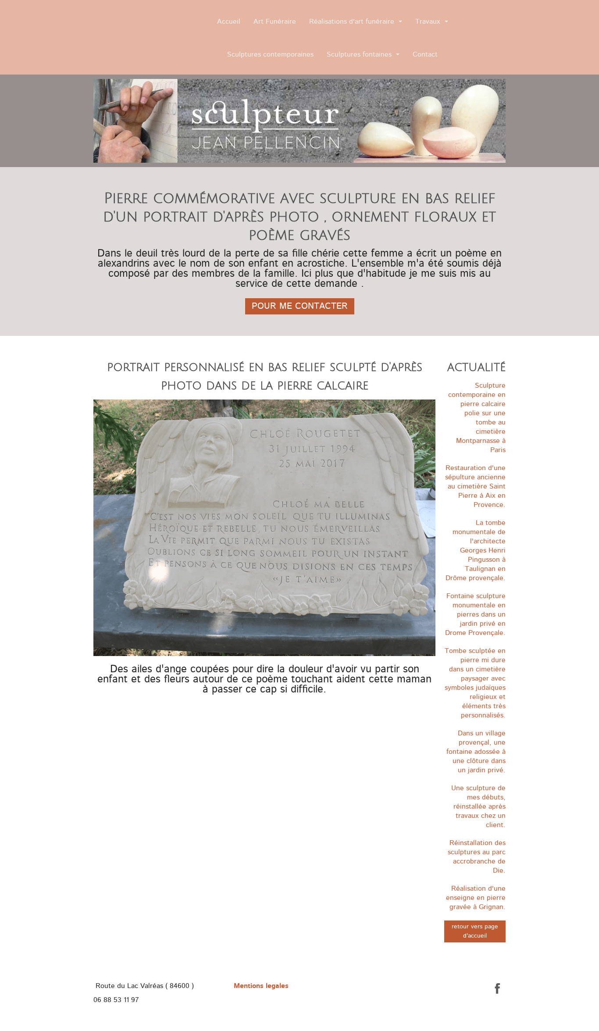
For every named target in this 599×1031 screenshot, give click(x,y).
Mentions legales (261, 985)
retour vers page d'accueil (475, 931)
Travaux (427, 21)
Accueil (228, 21)
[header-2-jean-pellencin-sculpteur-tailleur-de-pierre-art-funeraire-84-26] (299, 121)
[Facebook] (498, 988)
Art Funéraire (274, 21)
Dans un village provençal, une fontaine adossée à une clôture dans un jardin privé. (476, 752)
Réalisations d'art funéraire (351, 21)
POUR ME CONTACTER (300, 306)
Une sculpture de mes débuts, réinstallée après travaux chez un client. (478, 806)
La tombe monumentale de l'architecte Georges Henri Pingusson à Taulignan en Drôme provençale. (476, 550)
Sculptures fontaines (359, 54)
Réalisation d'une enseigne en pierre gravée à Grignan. (476, 897)
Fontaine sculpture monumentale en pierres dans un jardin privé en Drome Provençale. (475, 614)
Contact (425, 54)
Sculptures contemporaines (270, 54)
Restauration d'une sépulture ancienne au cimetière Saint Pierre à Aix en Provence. (475, 486)
